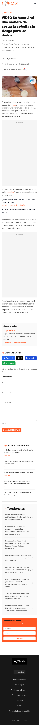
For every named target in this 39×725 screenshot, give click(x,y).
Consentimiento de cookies (19, 711)
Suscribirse (19, 638)
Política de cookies (19, 695)
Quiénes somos (19, 680)
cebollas (10, 192)
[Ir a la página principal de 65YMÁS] (10, 3)
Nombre (4, 383)
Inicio (3, 40)
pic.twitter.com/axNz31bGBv (13, 205)
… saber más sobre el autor (14, 343)
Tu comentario (6, 403)
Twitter (13, 105)
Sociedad (8, 13)
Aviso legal (19, 685)
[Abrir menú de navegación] (35, 3)
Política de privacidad (19, 690)
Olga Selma (10, 58)
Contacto (19, 701)
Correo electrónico (7, 393)
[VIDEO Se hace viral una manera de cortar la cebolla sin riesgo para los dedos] (32, 81)
